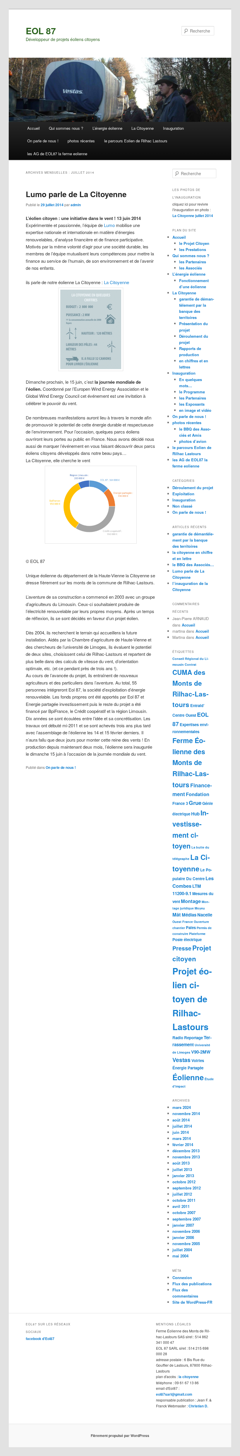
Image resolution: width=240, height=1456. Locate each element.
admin (76, 204)
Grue (195, 803)
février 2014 (182, 1144)
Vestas (181, 1060)
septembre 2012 (186, 1188)
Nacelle (204, 915)
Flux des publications (192, 1283)
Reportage (193, 1037)
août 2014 (181, 1120)
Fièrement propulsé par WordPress (120, 1435)
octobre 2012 (184, 1181)
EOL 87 (41, 30)
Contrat (190, 664)
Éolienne (188, 1077)
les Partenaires (192, 261)
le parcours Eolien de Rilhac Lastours (135, 141)
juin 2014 (180, 1132)
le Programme (192, 392)
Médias (189, 915)
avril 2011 (181, 1206)
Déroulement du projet (192, 487)
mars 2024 (181, 1107)
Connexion (182, 1277)
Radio (177, 1037)
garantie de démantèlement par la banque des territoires (193, 540)
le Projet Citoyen (194, 243)
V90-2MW (200, 1052)
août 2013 (181, 1163)
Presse (181, 948)
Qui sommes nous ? (66, 128)
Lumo (109, 225)
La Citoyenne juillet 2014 (192, 215)
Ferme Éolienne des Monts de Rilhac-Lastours (190, 762)
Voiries (197, 1060)
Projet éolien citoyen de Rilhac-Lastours (192, 999)
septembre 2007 (186, 1219)
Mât (176, 914)
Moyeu (200, 908)
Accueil (33, 128)
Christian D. (198, 1406)
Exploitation (183, 493)
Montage (191, 900)
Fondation (197, 794)
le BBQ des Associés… (193, 564)
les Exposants (192, 404)
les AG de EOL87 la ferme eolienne (57, 153)
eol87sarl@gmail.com (174, 1394)
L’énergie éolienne (107, 128)
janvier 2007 (183, 1225)
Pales (191, 927)
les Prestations (192, 249)
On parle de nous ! (43, 141)
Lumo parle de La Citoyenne (76, 194)
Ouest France (182, 921)
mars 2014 (181, 1138)
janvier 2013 (183, 1175)
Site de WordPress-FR (192, 1302)
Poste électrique (187, 939)
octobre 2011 (184, 1200)
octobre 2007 (184, 1212)
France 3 (180, 803)
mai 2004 (180, 1256)
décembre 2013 (186, 1150)
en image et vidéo (195, 410)
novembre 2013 (186, 1157)
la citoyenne (189, 1376)
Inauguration (173, 128)
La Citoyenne (142, 128)
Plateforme (197, 933)
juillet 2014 (182, 1126)
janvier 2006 (183, 1237)
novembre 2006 (186, 1231)
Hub (195, 813)
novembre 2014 (186, 1113)
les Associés (190, 268)
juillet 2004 (182, 1249)
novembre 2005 (186, 1243)
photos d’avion (192, 441)
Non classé (182, 506)
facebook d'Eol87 (40, 1338)
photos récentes (81, 141)
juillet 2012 (182, 1194)
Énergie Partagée (187, 1068)
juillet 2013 (182, 1169)
